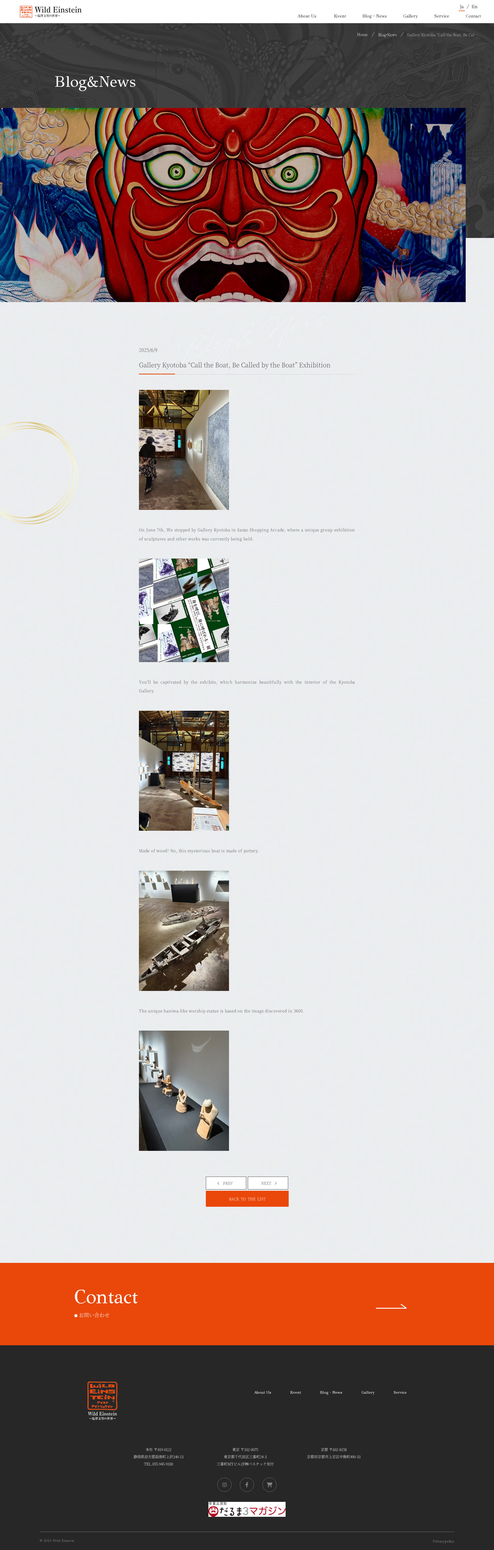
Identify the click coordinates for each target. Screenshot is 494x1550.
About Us (262, 1392)
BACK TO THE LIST (247, 1198)
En (474, 7)
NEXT (266, 1183)
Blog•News (387, 34)
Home (362, 34)
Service (400, 1392)
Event (295, 1392)
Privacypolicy (443, 1541)
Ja (462, 7)
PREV (228, 1183)
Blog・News (331, 1392)
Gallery (368, 1392)
